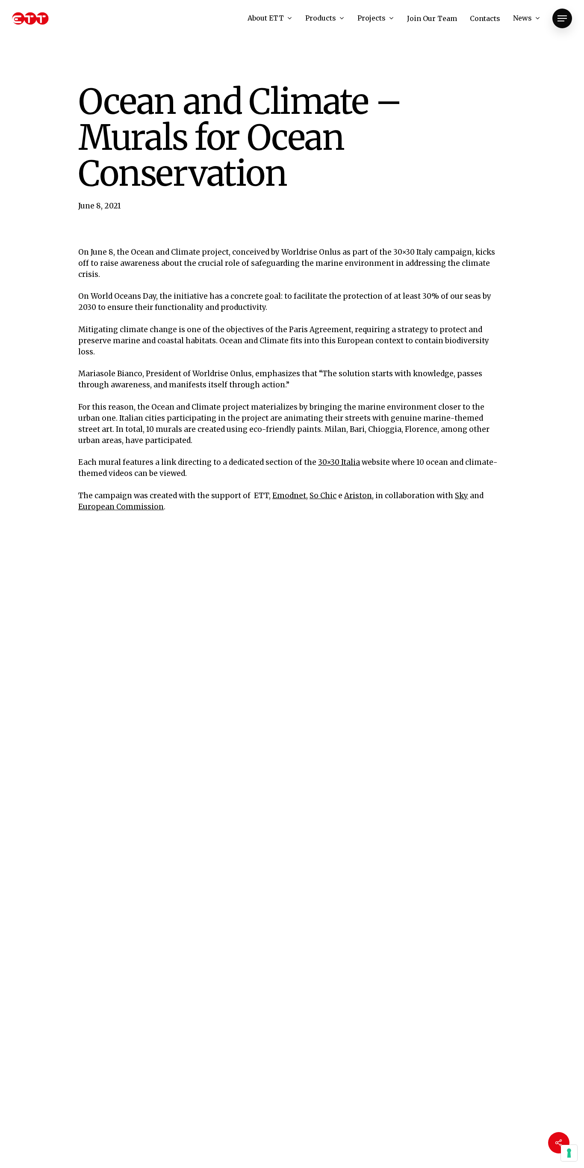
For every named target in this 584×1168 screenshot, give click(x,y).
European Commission (121, 506)
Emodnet (289, 495)
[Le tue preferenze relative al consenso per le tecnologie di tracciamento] (569, 1153)
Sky (461, 495)
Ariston (358, 495)
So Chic (323, 495)
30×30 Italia (339, 462)
